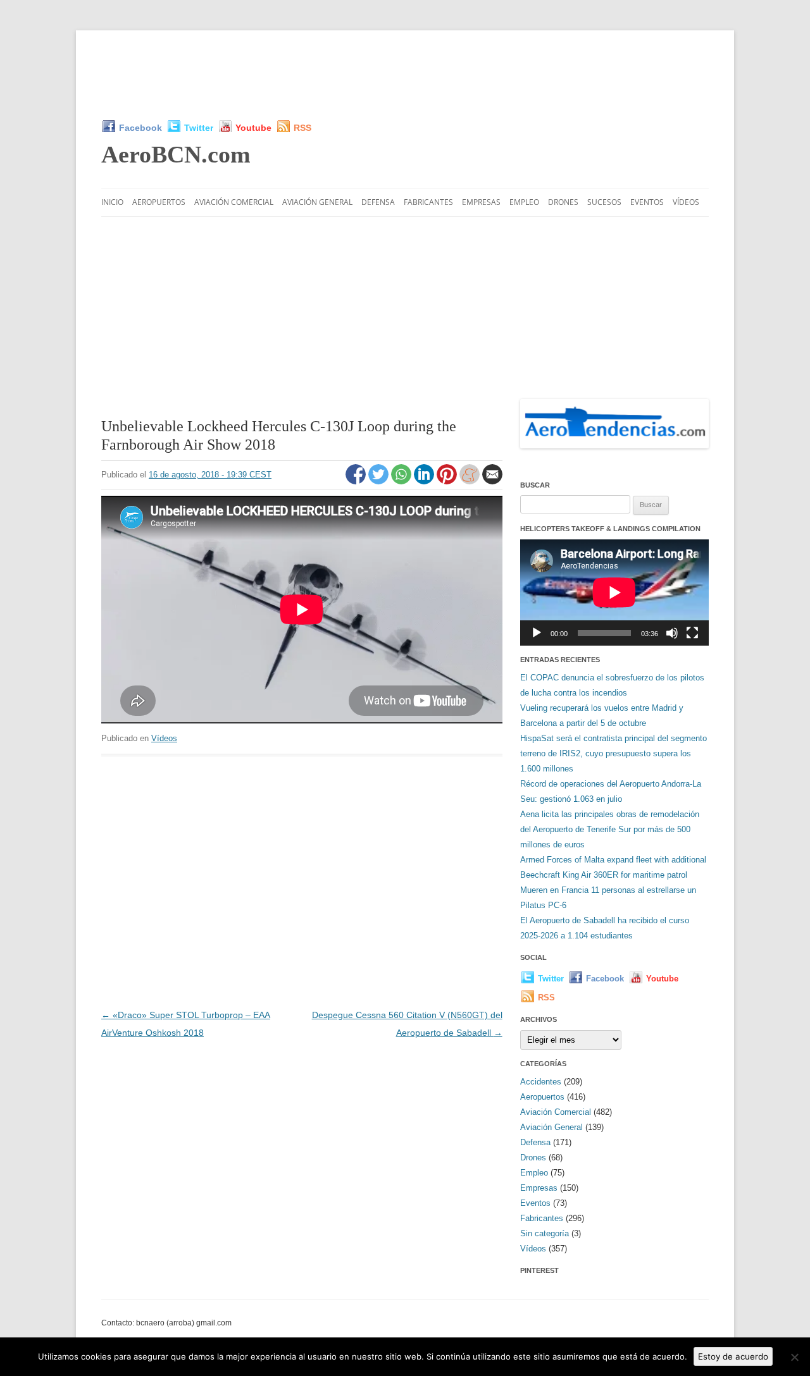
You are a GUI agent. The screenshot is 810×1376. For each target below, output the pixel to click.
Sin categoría (544, 1233)
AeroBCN (176, 154)
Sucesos (604, 202)
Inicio (112, 202)
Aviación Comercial (233, 202)
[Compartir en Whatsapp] (402, 481)
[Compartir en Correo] (492, 481)
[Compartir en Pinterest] (448, 481)
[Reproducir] (536, 633)
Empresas (481, 202)
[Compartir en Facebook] (357, 481)
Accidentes (540, 1081)
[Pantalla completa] (692, 633)
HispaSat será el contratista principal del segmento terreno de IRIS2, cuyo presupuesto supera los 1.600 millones (613, 753)
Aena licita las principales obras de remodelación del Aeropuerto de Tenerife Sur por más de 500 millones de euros (609, 829)
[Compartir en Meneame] (470, 481)
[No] (794, 1357)
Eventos (647, 202)
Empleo (524, 202)
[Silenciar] (672, 633)
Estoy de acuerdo (733, 1356)
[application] (614, 592)
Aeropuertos (158, 202)
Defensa (378, 202)
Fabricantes (428, 202)
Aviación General (317, 202)
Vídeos (686, 202)
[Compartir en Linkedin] (425, 481)
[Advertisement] (405, 74)
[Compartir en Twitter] (379, 481)
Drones (563, 202)
